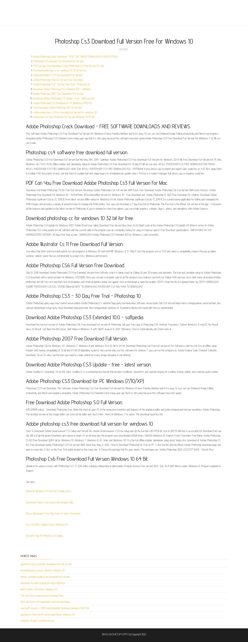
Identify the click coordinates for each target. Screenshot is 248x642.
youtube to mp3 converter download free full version (46, 564)
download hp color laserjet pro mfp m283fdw (43, 583)
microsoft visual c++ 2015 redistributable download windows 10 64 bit (55, 608)
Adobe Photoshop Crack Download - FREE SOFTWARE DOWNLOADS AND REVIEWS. (75, 56)
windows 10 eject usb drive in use (37, 620)
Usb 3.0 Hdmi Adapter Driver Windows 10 (46, 524)
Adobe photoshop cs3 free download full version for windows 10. (65, 112)
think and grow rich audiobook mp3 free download (45, 601)
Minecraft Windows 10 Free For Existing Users (48, 491)
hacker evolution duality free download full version (45, 576)
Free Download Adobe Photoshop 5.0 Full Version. (57, 107)
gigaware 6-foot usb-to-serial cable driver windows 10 (47, 614)
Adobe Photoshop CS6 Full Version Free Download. (58, 80)
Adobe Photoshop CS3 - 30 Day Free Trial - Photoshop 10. (61, 84)
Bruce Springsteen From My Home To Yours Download (53, 513)
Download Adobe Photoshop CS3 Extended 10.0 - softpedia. (62, 89)
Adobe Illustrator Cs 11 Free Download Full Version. (58, 75)
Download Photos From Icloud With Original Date (49, 502)
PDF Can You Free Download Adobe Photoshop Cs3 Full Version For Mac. (69, 66)
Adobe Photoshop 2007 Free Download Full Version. (58, 93)
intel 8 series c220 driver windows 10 (39, 589)
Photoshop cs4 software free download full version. (58, 61)
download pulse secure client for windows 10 (43, 570)
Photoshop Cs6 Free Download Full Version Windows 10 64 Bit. (64, 117)
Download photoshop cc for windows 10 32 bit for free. (60, 70)
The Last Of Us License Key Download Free (42, 595)
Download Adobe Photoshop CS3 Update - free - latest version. (64, 98)
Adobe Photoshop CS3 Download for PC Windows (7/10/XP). (62, 103)
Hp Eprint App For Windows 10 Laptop (44, 535)
